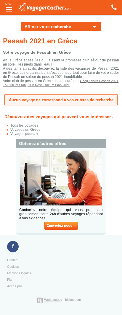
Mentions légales (19, 273)
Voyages (24, 134)
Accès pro (14, 286)
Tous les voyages (24, 125)
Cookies (13, 266)
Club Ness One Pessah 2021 (49, 85)
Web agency (53, 299)
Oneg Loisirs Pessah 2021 (99, 81)
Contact (12, 260)
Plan (10, 279)
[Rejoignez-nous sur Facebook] (13, 247)
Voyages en (25, 130)
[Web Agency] (40, 299)
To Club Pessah (14, 85)
